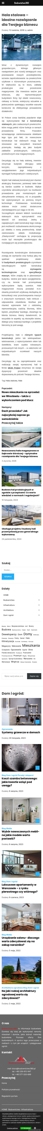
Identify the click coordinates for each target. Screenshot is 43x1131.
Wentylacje (6, 662)
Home (4, 1083)
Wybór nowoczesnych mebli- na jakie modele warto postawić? (20, 835)
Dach (28, 630)
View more (10, 1125)
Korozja (31, 641)
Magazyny (6, 646)
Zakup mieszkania (25, 662)
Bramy (31, 626)
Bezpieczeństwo (18, 626)
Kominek (17, 641)
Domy (28, 634)
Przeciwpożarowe (7, 656)
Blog (4, 775)
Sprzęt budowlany (15, 659)
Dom (20, 634)
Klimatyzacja (8, 641)
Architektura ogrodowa (12, 988)
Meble (9, 828)
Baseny (4, 626)
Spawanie (4, 659)
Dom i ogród (11, 775)
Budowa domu (16, 630)
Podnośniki (27, 653)
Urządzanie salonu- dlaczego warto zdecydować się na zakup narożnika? (20, 941)
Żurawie (34, 662)
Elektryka (36, 635)
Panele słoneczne (8, 653)
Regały (25, 656)
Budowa (6, 629)
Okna (30, 649)
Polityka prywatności (11, 1089)
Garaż (22, 638)
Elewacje (10, 638)
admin (30, 30)
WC (34, 659)
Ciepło (24, 630)
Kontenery (24, 641)
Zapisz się (34, 676)
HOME (4, 1109)
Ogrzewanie (16, 649)
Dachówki (34, 630)
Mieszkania (31, 645)
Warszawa (28, 658)
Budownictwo (14, 1109)
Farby (17, 638)
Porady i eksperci (25, 775)
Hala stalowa (11, 380)
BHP (26, 626)
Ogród (24, 650)
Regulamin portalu (10, 1096)
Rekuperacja (31, 656)
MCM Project (14, 368)
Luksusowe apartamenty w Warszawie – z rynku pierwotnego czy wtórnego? (20, 888)
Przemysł (17, 655)
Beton (9, 626)
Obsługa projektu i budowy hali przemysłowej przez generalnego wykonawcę (20, 531)
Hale (20, 380)
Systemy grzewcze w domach (21, 732)
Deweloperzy (9, 634)
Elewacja (4, 638)
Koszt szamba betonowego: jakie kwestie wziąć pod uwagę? (19, 782)
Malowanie (16, 646)
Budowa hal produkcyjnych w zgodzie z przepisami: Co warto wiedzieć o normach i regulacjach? (20, 492)
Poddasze (19, 653)
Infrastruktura (27, 1109)
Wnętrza (15, 661)
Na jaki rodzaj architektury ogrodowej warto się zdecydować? (19, 994)
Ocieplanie (6, 650)
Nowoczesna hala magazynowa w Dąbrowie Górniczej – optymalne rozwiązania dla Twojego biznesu (20, 453)
